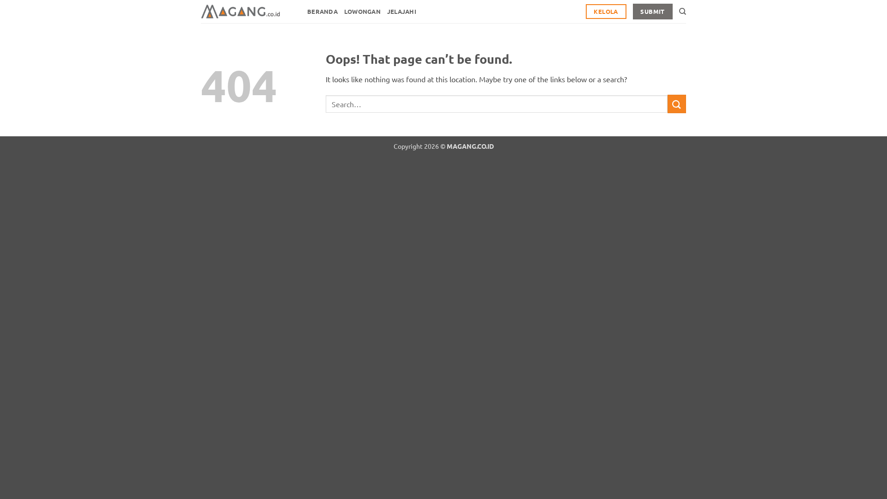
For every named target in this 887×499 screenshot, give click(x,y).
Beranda (322, 11)
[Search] (682, 11)
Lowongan (362, 11)
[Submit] (677, 104)
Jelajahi (401, 11)
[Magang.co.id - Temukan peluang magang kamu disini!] (247, 11)
